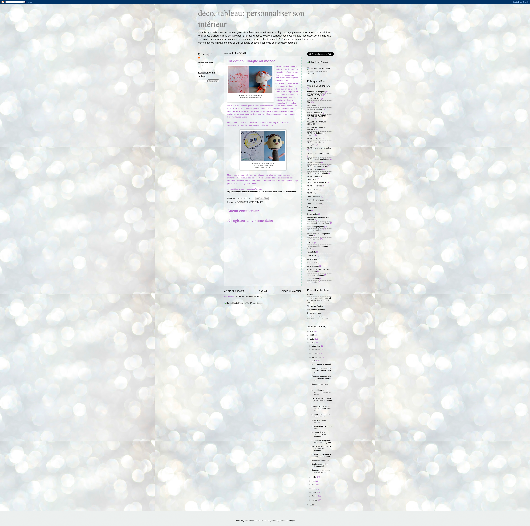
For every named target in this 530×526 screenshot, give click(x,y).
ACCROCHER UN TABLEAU (318, 86)
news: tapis (311, 255)
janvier (315, 500)
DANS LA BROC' (314, 99)
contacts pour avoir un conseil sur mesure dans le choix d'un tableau (319, 300)
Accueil (263, 291)
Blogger (292, 521)
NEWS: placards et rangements (314, 178)
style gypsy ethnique (315, 275)
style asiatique (313, 266)
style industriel (313, 279)
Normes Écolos (313, 207)
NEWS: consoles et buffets (318, 159)
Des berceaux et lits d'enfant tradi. (320, 465)
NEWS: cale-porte (314, 139)
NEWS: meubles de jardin (317, 173)
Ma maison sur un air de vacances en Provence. (321, 448)
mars (314, 492)
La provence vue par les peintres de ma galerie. (322, 441)
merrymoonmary (273, 521)
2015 (312, 331)
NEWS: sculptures (314, 186)
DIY (308, 102)
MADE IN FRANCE (315, 113)
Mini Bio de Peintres (315, 306)
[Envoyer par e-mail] (256, 198)
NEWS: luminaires (314, 170)
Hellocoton (311, 73)
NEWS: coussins (314, 163)
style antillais (312, 262)
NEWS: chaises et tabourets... (319, 154)
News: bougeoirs (313, 196)
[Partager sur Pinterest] (267, 198)
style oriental (312, 282)
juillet (314, 477)
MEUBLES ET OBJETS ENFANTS (249, 202)
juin (313, 481)
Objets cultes (312, 214)
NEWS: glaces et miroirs (317, 166)
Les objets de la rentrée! (321, 364)
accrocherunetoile (320, 71)
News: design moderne (316, 200)
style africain (312, 259)
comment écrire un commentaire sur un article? (318, 318)
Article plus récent (234, 291)
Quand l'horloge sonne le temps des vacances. (321, 455)
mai (314, 485)
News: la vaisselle (314, 203)
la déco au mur (313, 239)
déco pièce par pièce (315, 227)
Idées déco (311, 106)
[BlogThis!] (259, 198)
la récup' (310, 243)
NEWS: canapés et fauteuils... (319, 148)
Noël (309, 210)
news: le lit (311, 252)
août (314, 361)
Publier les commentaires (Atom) (249, 296)
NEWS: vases (312, 193)
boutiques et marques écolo (318, 223)
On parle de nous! (314, 313)
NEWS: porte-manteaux (316, 182)
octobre (315, 354)
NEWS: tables (312, 189)
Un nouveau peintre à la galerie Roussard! (321, 471)
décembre (316, 346)
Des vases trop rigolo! (320, 460)
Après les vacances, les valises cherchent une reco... (321, 370)
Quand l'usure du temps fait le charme (321, 415)
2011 (312, 505)
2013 (312, 339)
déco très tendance (314, 230)
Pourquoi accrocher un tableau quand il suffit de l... (321, 408)
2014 (312, 335)
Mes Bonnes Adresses (316, 310)
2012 (312, 343)
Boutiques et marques (316, 92)
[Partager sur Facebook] (264, 198)
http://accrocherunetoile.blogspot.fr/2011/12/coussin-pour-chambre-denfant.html (262, 192)
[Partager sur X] (262, 198)
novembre (316, 350)
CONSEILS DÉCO (314, 95)
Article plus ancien (291, 291)
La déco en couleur (314, 109)
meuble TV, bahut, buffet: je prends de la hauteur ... (322, 400)
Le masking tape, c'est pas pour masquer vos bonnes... (321, 392)
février (315, 496)
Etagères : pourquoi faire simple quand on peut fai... (321, 378)
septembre (316, 357)
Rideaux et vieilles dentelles (319, 421)
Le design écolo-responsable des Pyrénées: (319, 434)
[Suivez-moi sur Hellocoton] (318, 69)
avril (314, 489)
